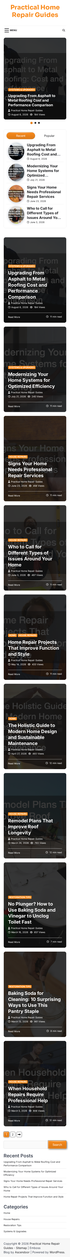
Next (19, 1134)
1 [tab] (31, 123)
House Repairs (18, 456)
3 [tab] (39, 123)
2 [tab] (35, 123)
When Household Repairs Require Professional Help (28, 1094)
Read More (14, 317)
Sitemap (21, 1248)
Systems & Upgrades (22, 89)
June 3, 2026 (37, 222)
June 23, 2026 (38, 201)
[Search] (63, 30)
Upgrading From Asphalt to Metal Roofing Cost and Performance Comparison (31, 100)
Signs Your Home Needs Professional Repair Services (44, 192)
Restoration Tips (20, 897)
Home (12, 635)
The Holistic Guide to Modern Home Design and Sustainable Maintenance (32, 734)
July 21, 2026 (37, 180)
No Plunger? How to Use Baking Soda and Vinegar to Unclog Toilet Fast (31, 913)
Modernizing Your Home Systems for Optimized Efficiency (43, 173)
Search (57, 1144)
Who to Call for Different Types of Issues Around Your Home (44, 215)
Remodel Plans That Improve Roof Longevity (30, 827)
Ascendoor (22, 1252)
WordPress (57, 1252)
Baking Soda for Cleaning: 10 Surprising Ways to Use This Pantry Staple (34, 1002)
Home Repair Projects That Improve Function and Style (33, 648)
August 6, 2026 (19, 114)
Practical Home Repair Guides (35, 11)
